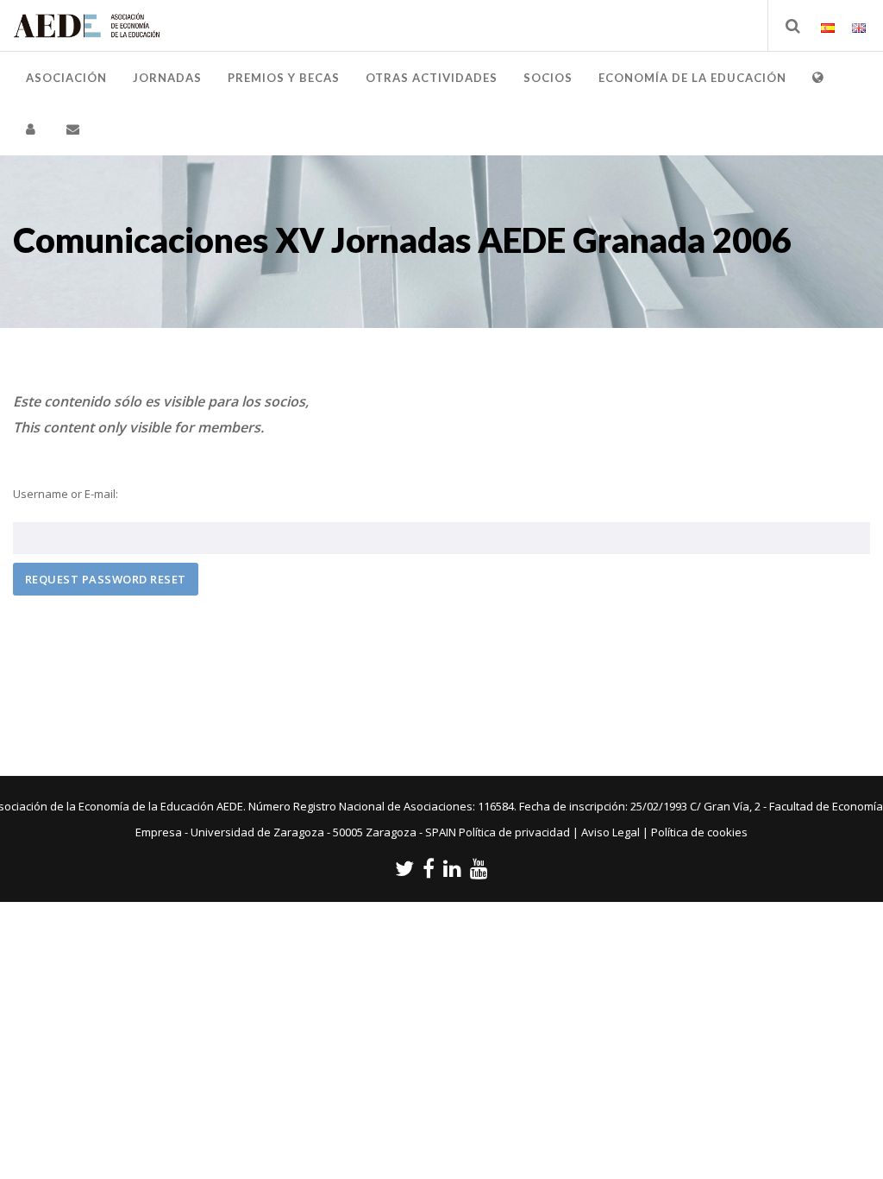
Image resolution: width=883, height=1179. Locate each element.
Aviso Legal (610, 832)
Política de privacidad (514, 832)
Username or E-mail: (65, 493)
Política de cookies (699, 832)
